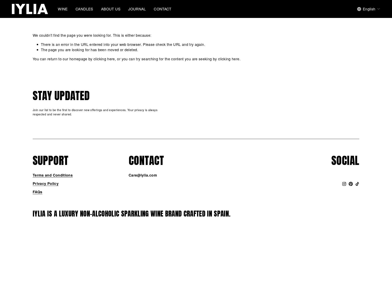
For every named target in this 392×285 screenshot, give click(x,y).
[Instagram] (344, 184)
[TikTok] (357, 184)
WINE (63, 8)
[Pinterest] (351, 184)
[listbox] (368, 9)
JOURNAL (137, 8)
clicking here (104, 58)
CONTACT (163, 8)
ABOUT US (110, 8)
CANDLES (84, 8)
